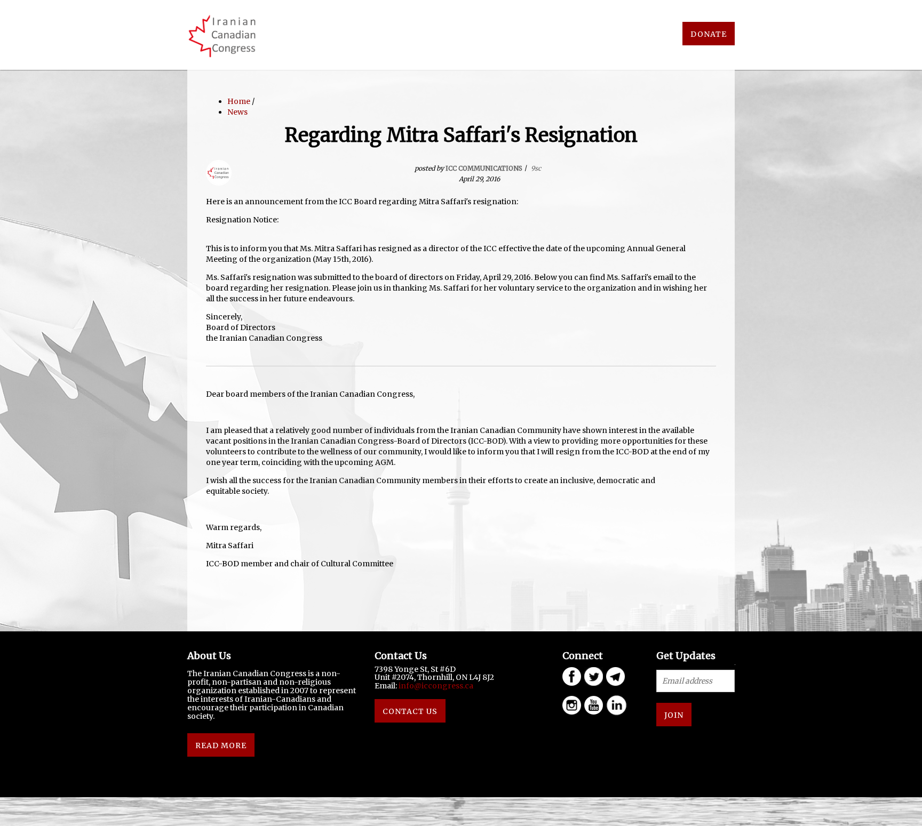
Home (238, 101)
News (237, 112)
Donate (708, 34)
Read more (221, 745)
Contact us (410, 711)
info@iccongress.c (434, 686)
